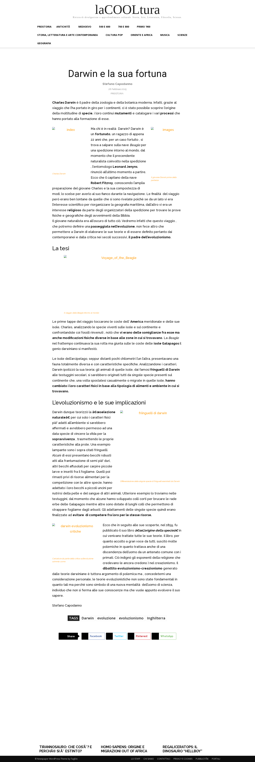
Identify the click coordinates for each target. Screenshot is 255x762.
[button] (216, 27)
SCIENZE (182, 35)
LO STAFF (135, 758)
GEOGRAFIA (44, 43)
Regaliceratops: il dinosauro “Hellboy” (182, 749)
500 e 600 (104, 26)
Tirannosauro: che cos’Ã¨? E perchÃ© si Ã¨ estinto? (65, 749)
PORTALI (216, 758)
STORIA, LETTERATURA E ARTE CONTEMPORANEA (67, 35)
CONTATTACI (163, 758)
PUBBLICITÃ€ (202, 758)
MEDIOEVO (84, 26)
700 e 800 (123, 26)
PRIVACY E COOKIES (182, 758)
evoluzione (106, 618)
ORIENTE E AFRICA (141, 35)
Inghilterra (156, 618)
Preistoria (117, 93)
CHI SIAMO (148, 758)
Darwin (88, 618)
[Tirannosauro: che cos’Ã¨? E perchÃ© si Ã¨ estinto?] (66, 697)
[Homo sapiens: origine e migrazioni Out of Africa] (127, 697)
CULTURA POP (114, 35)
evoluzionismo (131, 618)
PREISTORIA (44, 26)
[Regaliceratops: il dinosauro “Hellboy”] (189, 697)
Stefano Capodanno (117, 84)
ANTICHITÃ (63, 26)
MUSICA (165, 35)
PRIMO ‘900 (143, 26)
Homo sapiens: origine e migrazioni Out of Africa (124, 749)
